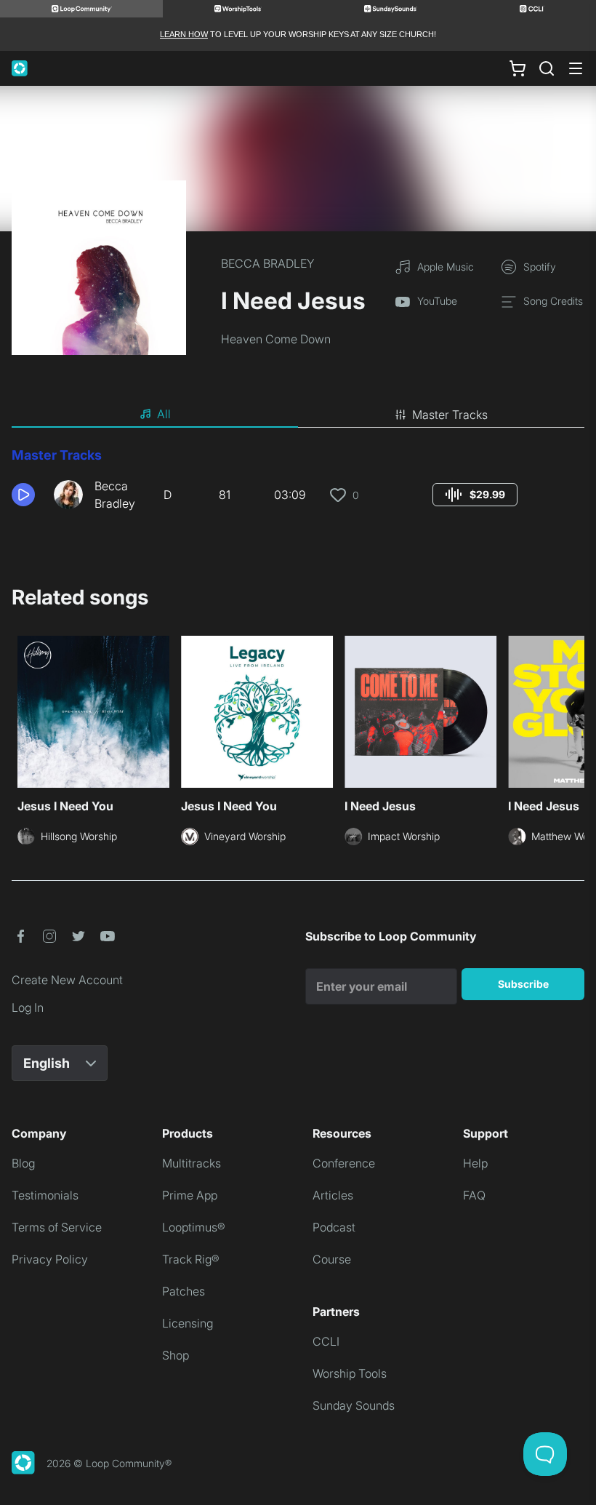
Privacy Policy (50, 1259)
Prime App (189, 1195)
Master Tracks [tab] (450, 414)
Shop (175, 1355)
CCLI (326, 1341)
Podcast (334, 1227)
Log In (28, 1007)
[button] (27, 494)
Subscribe (523, 984)
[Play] (23, 494)
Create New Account (67, 980)
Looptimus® (193, 1227)
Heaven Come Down (276, 339)
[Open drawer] (575, 68)
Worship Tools (350, 1373)
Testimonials (45, 1195)
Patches (183, 1291)
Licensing (187, 1323)
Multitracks (191, 1163)
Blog (23, 1163)
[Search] (546, 68)
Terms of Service (57, 1227)
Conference (344, 1163)
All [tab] (164, 414)
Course (332, 1259)
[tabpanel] (298, 484)
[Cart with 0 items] (517, 68)
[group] (475, 494)
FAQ (474, 1195)
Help (475, 1163)
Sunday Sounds (354, 1405)
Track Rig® (191, 1259)
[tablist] (298, 415)
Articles (333, 1195)
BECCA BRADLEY (268, 263)
